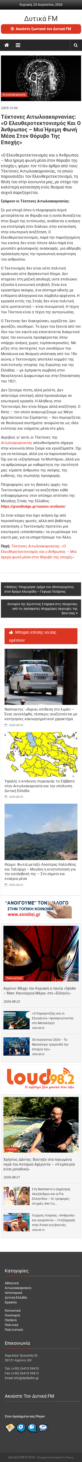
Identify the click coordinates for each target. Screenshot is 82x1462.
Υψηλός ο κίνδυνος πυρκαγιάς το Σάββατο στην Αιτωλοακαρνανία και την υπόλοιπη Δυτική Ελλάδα (40, 786)
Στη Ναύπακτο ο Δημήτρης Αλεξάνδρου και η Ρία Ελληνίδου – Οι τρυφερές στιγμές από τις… (51, 1196)
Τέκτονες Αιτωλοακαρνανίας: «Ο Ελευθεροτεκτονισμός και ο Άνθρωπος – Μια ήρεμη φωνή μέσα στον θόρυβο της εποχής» (39, 551)
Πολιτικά (11, 1325)
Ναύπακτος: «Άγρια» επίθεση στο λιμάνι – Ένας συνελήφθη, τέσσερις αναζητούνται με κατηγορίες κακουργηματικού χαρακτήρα (41, 714)
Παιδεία (11, 1320)
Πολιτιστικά (14, 978)
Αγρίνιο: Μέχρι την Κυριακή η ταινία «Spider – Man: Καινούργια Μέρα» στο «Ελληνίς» (39, 990)
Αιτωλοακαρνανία (14, 94)
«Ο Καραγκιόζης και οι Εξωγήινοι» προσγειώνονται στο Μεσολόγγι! (53, 1018)
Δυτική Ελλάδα (16, 1297)
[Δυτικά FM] (6, 45)
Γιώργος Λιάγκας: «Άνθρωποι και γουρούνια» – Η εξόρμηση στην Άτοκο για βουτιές (53, 1220)
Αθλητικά (12, 1283)
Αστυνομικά (13, 1293)
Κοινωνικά (12, 1310)
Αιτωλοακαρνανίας (16, 443)
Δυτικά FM (41, 19)
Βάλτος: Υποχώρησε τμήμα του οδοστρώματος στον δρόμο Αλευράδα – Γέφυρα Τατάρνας (39, 589)
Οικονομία (12, 1315)
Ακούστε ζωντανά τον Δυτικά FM (43, 29)
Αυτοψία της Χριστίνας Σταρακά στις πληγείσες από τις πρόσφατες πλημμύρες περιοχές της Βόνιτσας (42, 608)
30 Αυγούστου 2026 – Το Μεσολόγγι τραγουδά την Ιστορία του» (50, 1044)
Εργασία (11, 1302)
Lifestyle (11, 1149)
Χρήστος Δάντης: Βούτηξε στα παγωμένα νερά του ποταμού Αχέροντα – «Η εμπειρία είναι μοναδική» (39, 1164)
